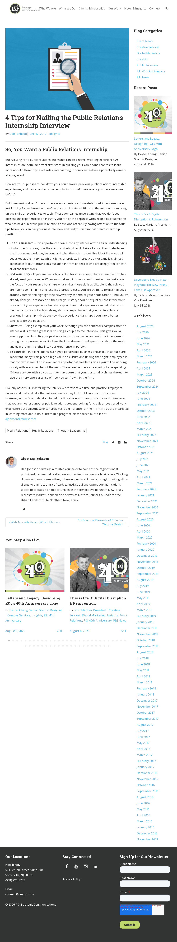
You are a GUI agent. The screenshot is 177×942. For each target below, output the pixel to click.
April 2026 (143, 350)
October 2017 (146, 712)
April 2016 (143, 815)
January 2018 (145, 694)
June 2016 (143, 803)
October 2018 (146, 640)
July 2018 (143, 658)
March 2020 (144, 537)
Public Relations (42, 430)
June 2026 (143, 338)
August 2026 (145, 326)
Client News (145, 41)
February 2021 (146, 489)
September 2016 (148, 791)
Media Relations (17, 430)
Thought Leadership (71, 430)
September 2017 (148, 719)
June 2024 (143, 399)
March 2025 (144, 374)
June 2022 (143, 417)
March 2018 (144, 682)
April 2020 (143, 531)
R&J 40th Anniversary (98, 620)
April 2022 (143, 423)
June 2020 (143, 525)
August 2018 (145, 652)
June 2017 (143, 737)
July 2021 (143, 459)
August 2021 (145, 453)
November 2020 (147, 507)
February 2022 (146, 435)
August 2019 (145, 580)
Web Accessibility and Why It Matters (35, 522)
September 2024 (148, 386)
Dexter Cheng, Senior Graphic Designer (35, 610)
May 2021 (143, 471)
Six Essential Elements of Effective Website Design (100, 522)
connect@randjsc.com (19, 894)
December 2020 (147, 501)
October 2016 (146, 785)
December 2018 (147, 628)
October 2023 (146, 411)
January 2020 (145, 549)
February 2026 (146, 362)
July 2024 (143, 392)
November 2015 (147, 839)
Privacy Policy (72, 879)
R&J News (119, 620)
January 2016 (145, 827)
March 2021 (144, 483)
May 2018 (143, 670)
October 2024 (146, 380)
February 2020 (146, 543)
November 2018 (147, 634)
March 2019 (144, 610)
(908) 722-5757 (15, 880)
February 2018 (146, 688)
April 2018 (143, 676)
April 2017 (143, 749)
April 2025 (143, 368)
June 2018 (143, 664)
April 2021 (143, 477)
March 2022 (144, 429)
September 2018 (148, 646)
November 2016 (147, 779)
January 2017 (145, 767)
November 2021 (147, 441)
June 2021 (143, 465)
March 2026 (144, 356)
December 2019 (147, 556)
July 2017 (143, 731)
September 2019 (148, 574)
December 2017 (147, 700)
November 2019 (147, 562)
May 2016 (143, 809)
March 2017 (144, 755)
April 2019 (143, 604)
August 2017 (145, 725)
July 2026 (143, 332)
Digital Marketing (93, 615)
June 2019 (143, 592)
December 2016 (147, 773)
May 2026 (143, 344)
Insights (54, 134)
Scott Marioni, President (90, 610)
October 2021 (146, 447)
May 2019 (143, 598)
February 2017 (146, 761)
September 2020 (148, 513)
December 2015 (147, 833)
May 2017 (143, 743)
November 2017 (147, 706)
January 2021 (145, 495)
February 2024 (146, 405)
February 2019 (146, 616)
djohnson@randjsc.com (20, 419)
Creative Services (18, 615)
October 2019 (146, 568)
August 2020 (145, 519)
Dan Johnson (18, 134)
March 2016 (144, 821)
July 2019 (143, 586)
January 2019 (145, 622)
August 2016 (145, 797)
